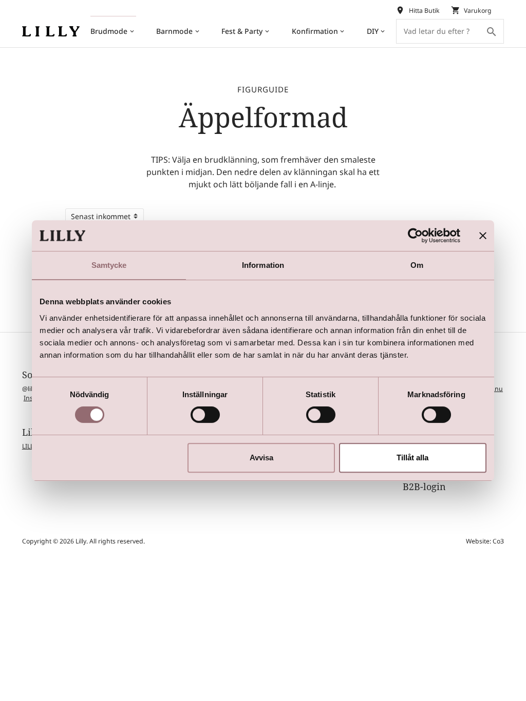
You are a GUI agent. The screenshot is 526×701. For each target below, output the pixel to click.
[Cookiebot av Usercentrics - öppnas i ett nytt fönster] (415, 235)
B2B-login (424, 486)
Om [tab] (416, 265)
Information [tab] (263, 265)
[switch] (205, 414)
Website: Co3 (485, 541)
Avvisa (261, 457)
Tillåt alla (412, 457)
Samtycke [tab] (109, 265)
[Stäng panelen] (482, 235)
